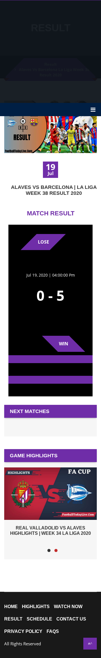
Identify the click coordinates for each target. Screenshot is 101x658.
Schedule (39, 619)
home (11, 606)
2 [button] (56, 550)
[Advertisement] (50, 51)
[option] (50, 501)
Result (13, 619)
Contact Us (71, 619)
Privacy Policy (23, 631)
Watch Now (68, 606)
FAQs (53, 631)
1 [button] (48, 550)
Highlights (36, 606)
